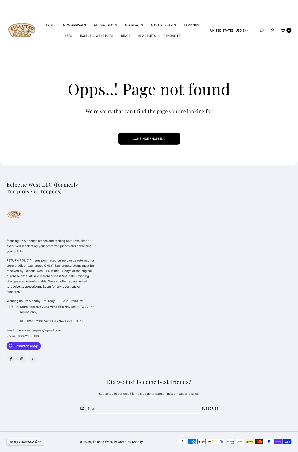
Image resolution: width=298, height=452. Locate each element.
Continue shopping (149, 138)
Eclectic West (102, 442)
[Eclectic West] (22, 30)
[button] (261, 30)
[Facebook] (11, 358)
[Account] (272, 30)
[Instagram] (21, 358)
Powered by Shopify (128, 442)
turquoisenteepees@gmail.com (38, 330)
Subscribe (209, 408)
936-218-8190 (28, 336)
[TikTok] (32, 358)
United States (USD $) (228, 30)
